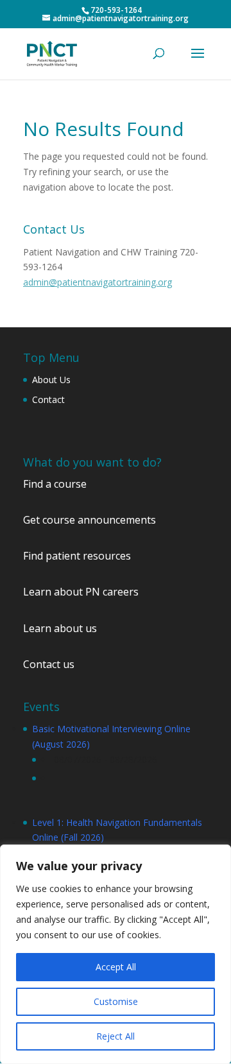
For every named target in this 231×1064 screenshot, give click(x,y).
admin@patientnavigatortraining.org (97, 282)
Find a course (55, 484)
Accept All (116, 967)
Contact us (48, 664)
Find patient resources (77, 556)
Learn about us (60, 628)
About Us (51, 379)
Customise (116, 1001)
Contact (48, 399)
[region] (115, 954)
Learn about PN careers (81, 592)
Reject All (115, 1036)
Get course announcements (89, 520)
